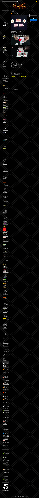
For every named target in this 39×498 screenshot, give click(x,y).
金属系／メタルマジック (5, 23)
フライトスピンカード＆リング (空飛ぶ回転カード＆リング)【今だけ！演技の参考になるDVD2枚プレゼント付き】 (6, 397)
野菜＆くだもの (4, 123)
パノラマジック (4, 45)
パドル (3, 342)
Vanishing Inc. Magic (5, 61)
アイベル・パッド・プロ (6, 415)
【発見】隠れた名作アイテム (5, 276)
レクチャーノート (4, 136)
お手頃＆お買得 (4, 105)
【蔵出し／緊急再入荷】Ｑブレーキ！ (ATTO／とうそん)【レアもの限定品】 (6, 439)
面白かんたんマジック (5, 50)
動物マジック (4, 190)
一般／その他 (4, 63)
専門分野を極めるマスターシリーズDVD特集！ (5, 188)
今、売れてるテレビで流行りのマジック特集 (5, 128)
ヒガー (3, 155)
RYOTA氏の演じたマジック (5, 176)
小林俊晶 (3, 149)
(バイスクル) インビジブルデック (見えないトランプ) (6, 478)
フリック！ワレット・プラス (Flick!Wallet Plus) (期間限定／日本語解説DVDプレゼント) (6, 472)
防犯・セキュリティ (5, 76)
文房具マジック (4, 33)
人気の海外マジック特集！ (5, 301)
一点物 (3, 179)
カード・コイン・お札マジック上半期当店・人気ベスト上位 (5, 235)
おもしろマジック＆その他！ (5, 106)
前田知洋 (3, 160)
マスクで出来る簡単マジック (5, 26)
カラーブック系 (4, 330)
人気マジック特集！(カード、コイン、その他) (6, 306)
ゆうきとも (4, 165)
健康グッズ (4, 183)
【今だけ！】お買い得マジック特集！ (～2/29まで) (5, 312)
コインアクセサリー (5, 72)
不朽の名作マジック (5, 222)
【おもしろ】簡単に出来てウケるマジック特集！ (5, 299)
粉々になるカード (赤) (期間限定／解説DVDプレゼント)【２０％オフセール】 (6, 400)
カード (3, 129)
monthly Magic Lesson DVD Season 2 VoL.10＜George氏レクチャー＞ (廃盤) (6, 424)
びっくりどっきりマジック (5, 171)
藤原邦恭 (3, 157)
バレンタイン (4, 340)
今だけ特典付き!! (4, 122)
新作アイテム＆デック (5, 211)
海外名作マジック (4, 189)
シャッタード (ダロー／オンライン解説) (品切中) (6, 433)
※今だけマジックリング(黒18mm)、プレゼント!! (5, 232)
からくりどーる (4, 146)
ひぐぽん (3, 38)
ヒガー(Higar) (4, 39)
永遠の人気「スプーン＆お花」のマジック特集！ (5, 268)
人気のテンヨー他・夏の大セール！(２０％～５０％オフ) (5, 241)
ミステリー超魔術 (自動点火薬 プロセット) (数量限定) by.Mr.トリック (6, 420)
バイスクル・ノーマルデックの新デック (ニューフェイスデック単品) (5, 315)
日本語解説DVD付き (5, 324)
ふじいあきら (4, 156)
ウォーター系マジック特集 (5, 243)
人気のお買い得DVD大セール (6, 360)
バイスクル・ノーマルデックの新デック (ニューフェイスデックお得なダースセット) (5, 317)
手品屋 (3, 51)
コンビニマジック (4, 24)
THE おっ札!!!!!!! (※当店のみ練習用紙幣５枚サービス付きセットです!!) (6, 470)
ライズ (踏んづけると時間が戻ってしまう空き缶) (6, 382)
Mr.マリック (4, 163)
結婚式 (3, 341)
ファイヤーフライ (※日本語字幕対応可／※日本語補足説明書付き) (6, 411)
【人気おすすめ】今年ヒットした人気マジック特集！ (5, 323)
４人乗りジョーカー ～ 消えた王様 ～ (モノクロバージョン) (6, 409)
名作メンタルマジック (5, 210)
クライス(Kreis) (4, 46)
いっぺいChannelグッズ (5, 121)
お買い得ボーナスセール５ (5, 225)
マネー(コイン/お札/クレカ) (5, 130)
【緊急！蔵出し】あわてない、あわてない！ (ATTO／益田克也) (6, 402)
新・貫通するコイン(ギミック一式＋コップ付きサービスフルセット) (6, 480)
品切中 (3, 359)
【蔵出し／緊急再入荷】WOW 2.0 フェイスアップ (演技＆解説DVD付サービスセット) (6, 436)
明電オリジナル (4, 34)
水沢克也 (3, 162)
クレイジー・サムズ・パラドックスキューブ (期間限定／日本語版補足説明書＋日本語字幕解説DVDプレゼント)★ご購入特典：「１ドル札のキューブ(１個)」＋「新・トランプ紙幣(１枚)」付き (6, 389)
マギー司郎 (4, 161)
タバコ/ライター (4, 67)
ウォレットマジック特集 (5, 236)
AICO (3, 74)
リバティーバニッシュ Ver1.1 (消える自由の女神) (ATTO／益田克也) (6, 476)
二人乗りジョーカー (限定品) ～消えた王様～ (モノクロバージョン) (6, 405)
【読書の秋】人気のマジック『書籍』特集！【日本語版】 (5, 256)
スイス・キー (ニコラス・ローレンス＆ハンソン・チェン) (6, 386)
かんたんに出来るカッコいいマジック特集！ (5, 303)
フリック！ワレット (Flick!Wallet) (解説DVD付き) (5, 474)
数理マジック (4, 338)
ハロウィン (4, 120)
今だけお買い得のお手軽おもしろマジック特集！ (5, 308)
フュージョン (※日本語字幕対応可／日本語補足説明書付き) (6, 370)
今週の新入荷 (4, 83)
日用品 (3, 131)
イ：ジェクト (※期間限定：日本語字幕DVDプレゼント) (6, 376)
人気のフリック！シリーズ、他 (6, 22)
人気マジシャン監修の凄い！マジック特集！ (5, 300)
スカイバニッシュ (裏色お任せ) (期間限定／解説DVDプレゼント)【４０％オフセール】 (6, 429)
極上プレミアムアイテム (5, 274)
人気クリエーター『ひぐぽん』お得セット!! (5, 178)
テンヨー (3, 52)
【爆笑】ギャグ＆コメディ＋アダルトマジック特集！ (5, 199)
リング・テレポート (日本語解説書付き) (6, 421)
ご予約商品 (4, 348)
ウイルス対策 (4, 182)
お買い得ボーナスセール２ (5, 224)
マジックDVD (4, 35)
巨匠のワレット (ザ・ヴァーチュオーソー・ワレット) (6, 374)
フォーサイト (4, 58)
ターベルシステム (4, 193)
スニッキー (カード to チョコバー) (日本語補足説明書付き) (6, 393)
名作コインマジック (5, 214)
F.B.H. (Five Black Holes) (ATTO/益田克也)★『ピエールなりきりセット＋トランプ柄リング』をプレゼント (6, 443)
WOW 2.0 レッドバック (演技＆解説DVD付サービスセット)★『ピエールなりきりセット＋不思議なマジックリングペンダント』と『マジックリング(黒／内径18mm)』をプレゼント (6, 446)
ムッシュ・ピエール (5, 164)
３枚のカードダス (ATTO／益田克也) (6, 440)
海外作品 (3, 59)
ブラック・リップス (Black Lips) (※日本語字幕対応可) (6, 373)
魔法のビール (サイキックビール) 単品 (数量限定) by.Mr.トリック (6, 468)
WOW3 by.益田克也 (5, 192)
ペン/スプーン (4, 64)
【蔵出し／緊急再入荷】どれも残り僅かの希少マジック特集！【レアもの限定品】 (5, 100)
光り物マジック (4, 191)
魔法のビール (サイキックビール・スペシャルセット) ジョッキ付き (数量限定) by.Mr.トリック (6, 465)
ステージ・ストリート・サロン (6, 16)
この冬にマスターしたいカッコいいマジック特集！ (5, 331)
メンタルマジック (4, 141)
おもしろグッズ (4, 170)
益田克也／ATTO (4, 37)
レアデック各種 (4, 275)
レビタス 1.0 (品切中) (6, 425)
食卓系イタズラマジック (5, 180)
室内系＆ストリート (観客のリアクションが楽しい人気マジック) (5, 169)
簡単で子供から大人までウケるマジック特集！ (5, 333)
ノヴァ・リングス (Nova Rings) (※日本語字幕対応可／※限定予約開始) (6, 368)
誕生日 (13, 11)
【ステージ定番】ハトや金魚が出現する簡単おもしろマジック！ (5, 248)
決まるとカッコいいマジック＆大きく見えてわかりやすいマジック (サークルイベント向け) (5, 344)
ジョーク (3, 62)
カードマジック (13, 10)
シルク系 (3, 329)
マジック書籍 (4, 135)
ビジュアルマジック (5, 172)
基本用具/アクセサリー (5, 139)
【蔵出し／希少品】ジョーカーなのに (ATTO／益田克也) (6, 432)
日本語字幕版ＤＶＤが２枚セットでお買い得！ (5, 254)
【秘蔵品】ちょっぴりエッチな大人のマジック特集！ (5, 97)
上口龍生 (3, 145)
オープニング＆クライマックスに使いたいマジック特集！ (5, 270)
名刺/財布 (4, 65)
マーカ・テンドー (4, 159)
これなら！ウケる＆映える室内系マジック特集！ (5, 293)
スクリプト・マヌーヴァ (5, 53)
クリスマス (4, 118)
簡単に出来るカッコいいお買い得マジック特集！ (5, 328)
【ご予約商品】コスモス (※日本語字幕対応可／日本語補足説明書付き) (6, 378)
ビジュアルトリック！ (5, 278)
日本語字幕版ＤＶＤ (5, 221)
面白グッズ (4, 75)
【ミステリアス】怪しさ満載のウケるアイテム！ (5, 290)
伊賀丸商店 (4, 48)
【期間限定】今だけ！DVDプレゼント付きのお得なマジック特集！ (6, 326)
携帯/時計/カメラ (4, 66)
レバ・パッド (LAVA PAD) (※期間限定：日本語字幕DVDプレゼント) (6, 380)
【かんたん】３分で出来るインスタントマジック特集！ (5, 217)
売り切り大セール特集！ (5, 313)
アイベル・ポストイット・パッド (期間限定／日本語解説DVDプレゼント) (6, 417)
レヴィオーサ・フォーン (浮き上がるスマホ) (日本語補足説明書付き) (6, 384)
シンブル (3, 339)
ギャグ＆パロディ (4, 32)
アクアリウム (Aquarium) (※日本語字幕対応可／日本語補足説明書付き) (6, 364)
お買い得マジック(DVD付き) (5, 196)
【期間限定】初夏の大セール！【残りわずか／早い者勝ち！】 (5, 109)
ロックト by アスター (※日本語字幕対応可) (6, 366)
